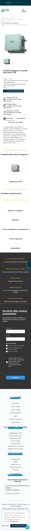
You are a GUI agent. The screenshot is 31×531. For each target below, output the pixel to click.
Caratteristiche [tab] (20, 118)
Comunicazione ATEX (15, 436)
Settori (15, 416)
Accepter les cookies (18, 525)
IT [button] (19, 3)
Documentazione (15, 413)
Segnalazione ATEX (15, 433)
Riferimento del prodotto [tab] (15, 122)
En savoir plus (14, 521)
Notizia (15, 462)
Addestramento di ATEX (15, 449)
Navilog (19, 506)
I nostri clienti (15, 406)
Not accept (5, 525)
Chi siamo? (15, 403)
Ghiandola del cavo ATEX (15, 446)
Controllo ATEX (15, 443)
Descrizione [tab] (9, 118)
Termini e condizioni (15, 419)
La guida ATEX (15, 459)
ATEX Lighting (15, 441)
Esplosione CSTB (15, 182)
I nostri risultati (15, 410)
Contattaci (15, 470)
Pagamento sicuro (15, 467)
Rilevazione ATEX (15, 438)
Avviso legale (15, 422)
